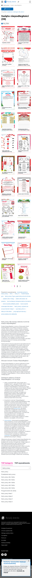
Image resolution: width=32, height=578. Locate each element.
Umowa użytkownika (6, 530)
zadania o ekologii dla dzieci (15, 12)
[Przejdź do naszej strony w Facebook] (2, 554)
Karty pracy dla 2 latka (8, 477)
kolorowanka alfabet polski (11, 304)
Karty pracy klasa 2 (7, 496)
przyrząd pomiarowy (19, 311)
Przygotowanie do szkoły (8, 491)
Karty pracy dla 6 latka (8, 488)
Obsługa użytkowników (7, 533)
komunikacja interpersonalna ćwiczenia (19, 301)
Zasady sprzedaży (5, 542)
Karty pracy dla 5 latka (8, 485)
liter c (11, 293)
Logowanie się (30, 2)
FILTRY (6, 23)
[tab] (7, 463)
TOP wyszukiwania (22, 463)
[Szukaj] (18, 2)
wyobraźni (7, 435)
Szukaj (8, 9)
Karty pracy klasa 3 (7, 499)
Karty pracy (4, 471)
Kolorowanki (7, 420)
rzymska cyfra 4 (20, 309)
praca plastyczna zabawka (9, 314)
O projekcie (4, 535)
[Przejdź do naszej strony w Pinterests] (5, 554)
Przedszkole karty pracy (8, 474)
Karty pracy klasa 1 (6, 493)
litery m (17, 293)
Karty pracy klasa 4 (7, 501)
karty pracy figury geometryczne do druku (18, 296)
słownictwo (17, 408)
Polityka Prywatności (6, 528)
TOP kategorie (7, 463)
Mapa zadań (4, 545)
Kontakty (3, 540)
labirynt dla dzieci (6, 311)
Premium (3, 538)
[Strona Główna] (10, 2)
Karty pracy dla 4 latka (8, 482)
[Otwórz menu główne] (2, 2)
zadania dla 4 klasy (8, 299)
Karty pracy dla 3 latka (8, 480)
